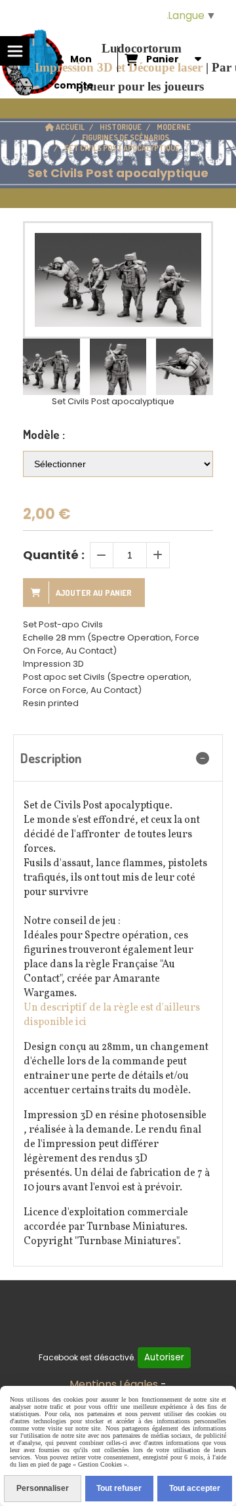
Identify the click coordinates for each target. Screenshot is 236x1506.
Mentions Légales (113, 1384)
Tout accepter (194, 1488)
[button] (194, 367)
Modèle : (44, 434)
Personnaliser (42, 1488)
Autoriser (164, 1357)
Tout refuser (119, 1488)
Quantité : (54, 555)
